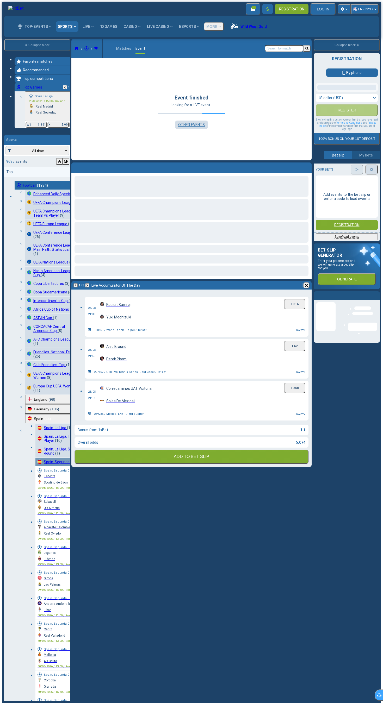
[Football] (86, 48)
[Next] (89, 167)
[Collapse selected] (59, 161)
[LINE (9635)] (76, 48)
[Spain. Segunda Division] (96, 48)
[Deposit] (267, 9)
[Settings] (344, 9)
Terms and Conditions (349, 181)
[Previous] (65, 87)
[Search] (307, 48)
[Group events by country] (66, 161)
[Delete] (306, 167)
